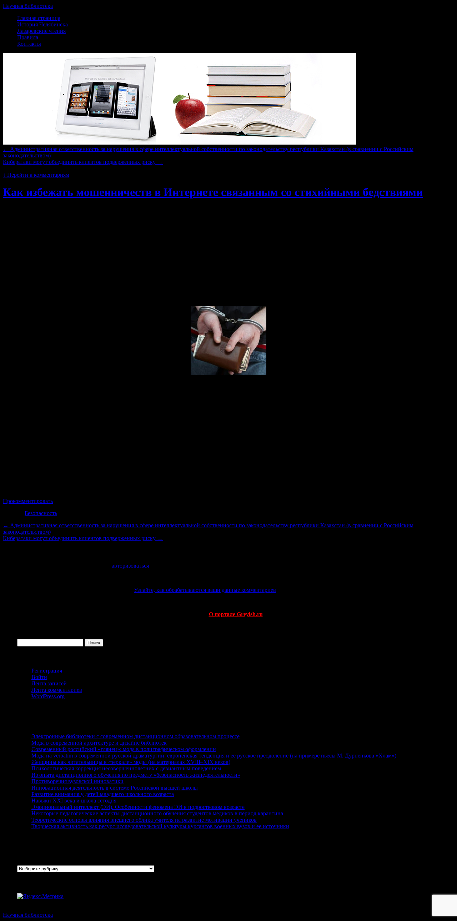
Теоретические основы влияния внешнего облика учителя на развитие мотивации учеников (144, 820)
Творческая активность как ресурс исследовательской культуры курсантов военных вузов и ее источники (160, 826)
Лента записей (49, 683)
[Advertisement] (228, 224)
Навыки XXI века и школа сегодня (73, 800)
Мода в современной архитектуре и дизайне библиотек (99, 743)
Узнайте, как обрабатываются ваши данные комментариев (205, 590)
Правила (27, 37)
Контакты (29, 44)
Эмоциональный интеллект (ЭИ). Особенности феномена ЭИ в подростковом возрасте (138, 807)
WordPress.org (48, 696)
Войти (39, 677)
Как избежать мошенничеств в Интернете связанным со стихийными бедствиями (213, 192)
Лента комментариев (56, 690)
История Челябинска (42, 24)
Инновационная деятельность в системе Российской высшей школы (114, 788)
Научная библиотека (28, 6)
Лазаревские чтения (41, 31)
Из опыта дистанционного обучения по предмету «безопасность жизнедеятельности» (135, 775)
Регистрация (46, 671)
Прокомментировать (28, 501)
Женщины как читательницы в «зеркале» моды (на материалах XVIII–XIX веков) (130, 762)
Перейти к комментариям (36, 175)
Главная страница (38, 18)
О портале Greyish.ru (236, 614)
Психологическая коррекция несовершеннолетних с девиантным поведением (126, 768)
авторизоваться (130, 566)
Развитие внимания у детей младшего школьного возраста (102, 794)
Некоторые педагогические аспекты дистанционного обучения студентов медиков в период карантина (157, 813)
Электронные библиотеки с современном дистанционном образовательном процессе (135, 736)
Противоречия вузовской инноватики (77, 781)
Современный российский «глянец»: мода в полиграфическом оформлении (123, 749)
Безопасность (41, 513)
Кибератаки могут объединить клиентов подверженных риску (83, 162)
